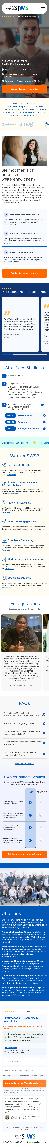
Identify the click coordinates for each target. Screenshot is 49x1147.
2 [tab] (19, 354)
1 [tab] (7, 354)
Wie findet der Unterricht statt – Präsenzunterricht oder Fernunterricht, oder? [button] (23, 714)
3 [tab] (30, 354)
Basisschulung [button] (19, 415)
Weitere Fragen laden (24, 764)
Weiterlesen (11, 475)
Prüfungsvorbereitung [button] (23, 429)
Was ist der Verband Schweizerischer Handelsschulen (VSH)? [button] (20, 753)
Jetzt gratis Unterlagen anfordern (24, 854)
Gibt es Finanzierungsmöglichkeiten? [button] (20, 723)
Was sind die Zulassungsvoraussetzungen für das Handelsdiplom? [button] (22, 732)
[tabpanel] (20, 324)
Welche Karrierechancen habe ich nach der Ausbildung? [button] (23, 743)
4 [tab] (42, 354)
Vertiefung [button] (17, 422)
